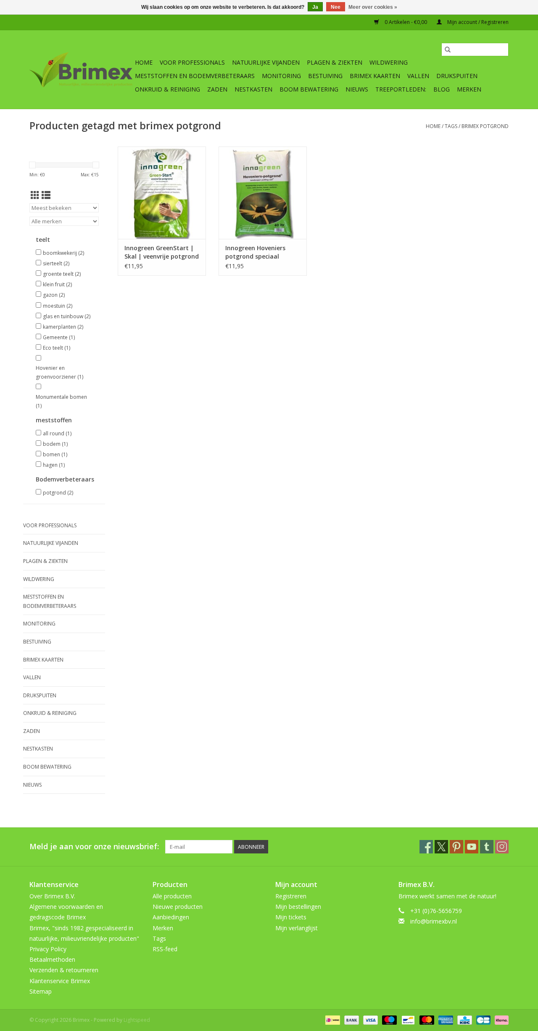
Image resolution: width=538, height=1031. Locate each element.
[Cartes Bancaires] (482, 1019)
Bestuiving (325, 76)
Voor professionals (192, 62)
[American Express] (444, 1019)
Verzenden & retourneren (63, 970)
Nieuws (356, 89)
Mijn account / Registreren (477, 22)
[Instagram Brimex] (502, 846)
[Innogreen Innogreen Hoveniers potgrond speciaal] (263, 193)
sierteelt (56, 263)
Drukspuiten (456, 76)
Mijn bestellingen (298, 907)
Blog (441, 89)
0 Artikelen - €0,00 (405, 22)
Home (144, 62)
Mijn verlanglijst (296, 928)
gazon (54, 294)
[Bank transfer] (350, 1019)
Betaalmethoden (52, 959)
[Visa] (369, 1019)
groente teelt (62, 273)
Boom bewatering (309, 89)
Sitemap (40, 991)
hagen (54, 464)
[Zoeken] (447, 49)
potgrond (58, 492)
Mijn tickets (290, 917)
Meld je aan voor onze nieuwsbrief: (94, 846)
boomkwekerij (63, 252)
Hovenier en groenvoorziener (59, 372)
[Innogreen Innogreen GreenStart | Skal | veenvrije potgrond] (162, 193)
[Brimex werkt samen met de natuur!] (80, 69)
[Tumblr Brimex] (486, 846)
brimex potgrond (485, 126)
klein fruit (57, 284)
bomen (55, 454)
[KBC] (463, 1019)
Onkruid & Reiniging (167, 89)
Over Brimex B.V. (52, 896)
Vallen (418, 76)
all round (57, 433)
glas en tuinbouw (66, 316)
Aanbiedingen (171, 917)
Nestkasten (253, 89)
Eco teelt (56, 347)
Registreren (290, 896)
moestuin (57, 305)
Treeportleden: (400, 89)
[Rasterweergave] (35, 195)
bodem (55, 443)
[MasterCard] (426, 1019)
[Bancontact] (407, 1019)
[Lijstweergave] (46, 195)
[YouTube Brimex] (471, 846)
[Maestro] (388, 1019)
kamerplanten (63, 326)
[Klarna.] (500, 1019)
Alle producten (172, 896)
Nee (335, 7)
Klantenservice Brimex (59, 981)
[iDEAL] (331, 1019)
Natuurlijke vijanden (266, 62)
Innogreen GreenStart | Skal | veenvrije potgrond (161, 252)
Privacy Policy (47, 949)
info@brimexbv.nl (433, 921)
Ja (315, 7)
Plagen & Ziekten (334, 62)
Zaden (217, 89)
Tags (451, 126)
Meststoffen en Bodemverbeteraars (195, 76)
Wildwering (388, 62)
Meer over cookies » (372, 7)
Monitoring (281, 76)
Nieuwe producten (178, 907)
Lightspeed (137, 1019)
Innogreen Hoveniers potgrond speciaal (255, 252)
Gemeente (59, 337)
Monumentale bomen (61, 401)
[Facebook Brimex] (426, 846)
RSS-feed (165, 949)
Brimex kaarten (375, 76)
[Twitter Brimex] (441, 846)
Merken (469, 89)
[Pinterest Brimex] (456, 846)
